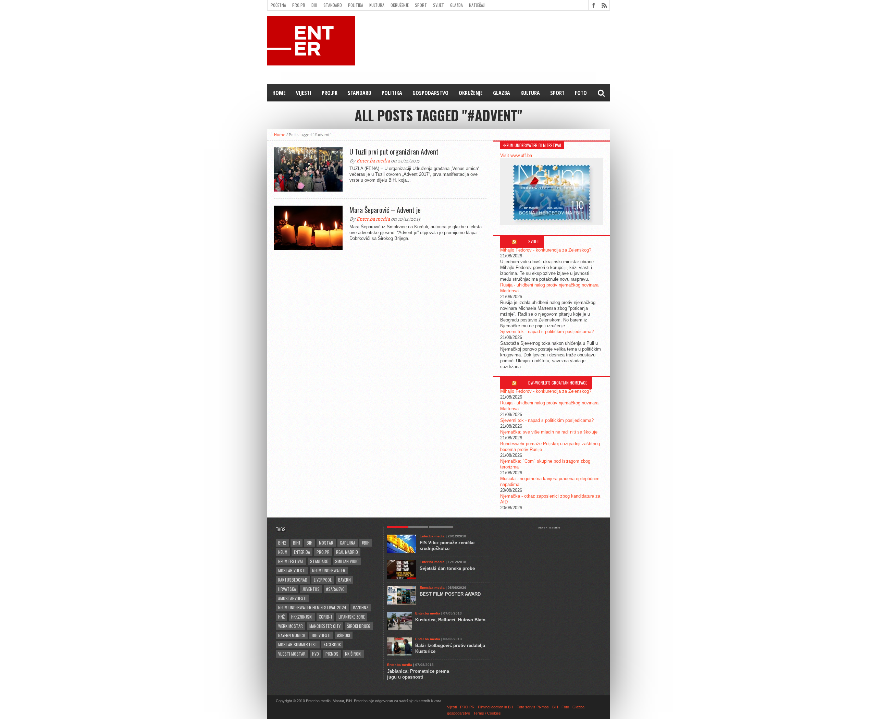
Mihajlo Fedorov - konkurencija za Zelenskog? (545, 250)
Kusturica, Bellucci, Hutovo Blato (450, 619)
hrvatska (287, 589)
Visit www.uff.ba (516, 155)
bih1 (296, 543)
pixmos (331, 654)
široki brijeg (358, 626)
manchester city (325, 626)
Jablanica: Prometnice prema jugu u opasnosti (418, 674)
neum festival (291, 561)
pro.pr (323, 552)
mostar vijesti (292, 570)
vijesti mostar (292, 654)
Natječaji (477, 5)
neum (282, 552)
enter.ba (302, 552)
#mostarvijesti (292, 598)
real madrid (347, 552)
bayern (344, 580)
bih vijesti (321, 635)
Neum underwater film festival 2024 (312, 607)
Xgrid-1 (325, 617)
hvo (315, 654)
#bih (366, 543)
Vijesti (303, 93)
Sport (421, 5)
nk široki (353, 654)
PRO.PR (298, 5)
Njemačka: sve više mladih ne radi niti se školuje (548, 432)
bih (309, 543)
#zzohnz (360, 607)
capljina (347, 543)
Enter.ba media (373, 160)
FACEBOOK (332, 644)
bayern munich (291, 635)
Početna (278, 5)
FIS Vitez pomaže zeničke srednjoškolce (447, 545)
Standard (332, 5)
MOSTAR (326, 543)
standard (319, 561)
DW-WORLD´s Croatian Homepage (557, 383)
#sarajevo (335, 589)
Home (279, 93)
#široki (343, 635)
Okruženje (400, 5)
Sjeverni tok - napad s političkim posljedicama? (547, 331)
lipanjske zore (351, 617)
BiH (314, 5)
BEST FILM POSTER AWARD (450, 594)
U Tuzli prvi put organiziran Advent (393, 151)
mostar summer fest (297, 644)
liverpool (323, 580)
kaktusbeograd (292, 580)
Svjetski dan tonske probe (447, 568)
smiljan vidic (347, 561)
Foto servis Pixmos (533, 707)
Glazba (456, 5)
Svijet (438, 5)
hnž (281, 617)
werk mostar (290, 626)
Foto (581, 93)
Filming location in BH (495, 707)
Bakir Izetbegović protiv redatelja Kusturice (450, 648)
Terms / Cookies (487, 713)
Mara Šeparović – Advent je (385, 210)
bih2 (282, 543)
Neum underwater (328, 570)
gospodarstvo (430, 93)
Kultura (376, 5)
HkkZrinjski (301, 617)
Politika (355, 5)
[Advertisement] (553, 546)
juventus (311, 589)
